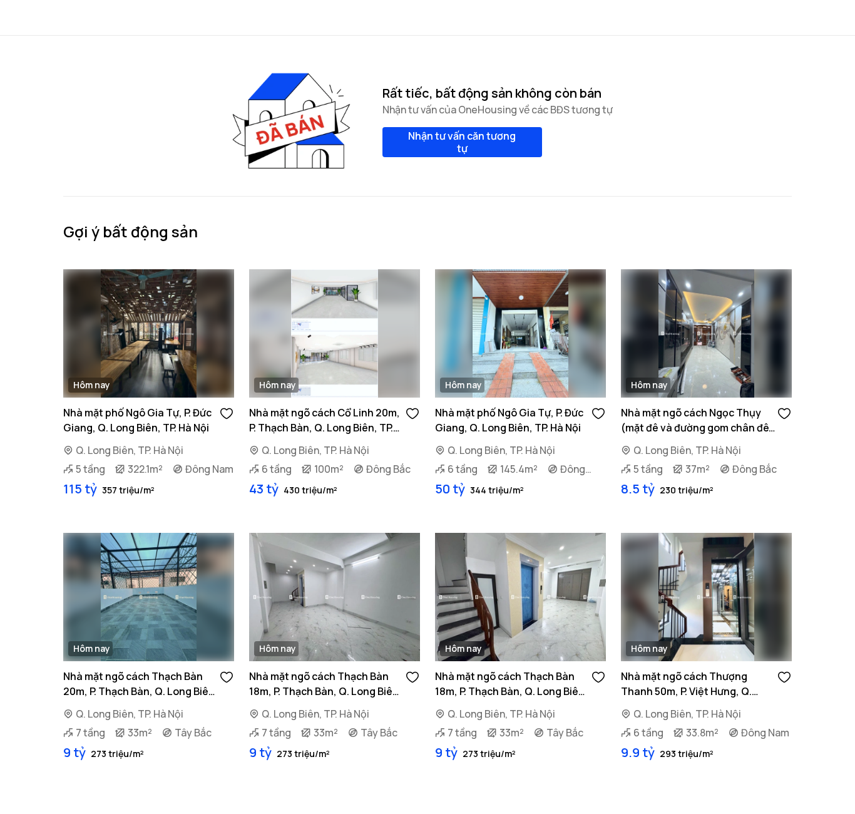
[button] (226, 412)
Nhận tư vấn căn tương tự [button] (462, 142)
